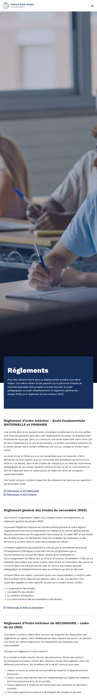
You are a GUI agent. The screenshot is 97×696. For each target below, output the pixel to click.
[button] (92, 6)
